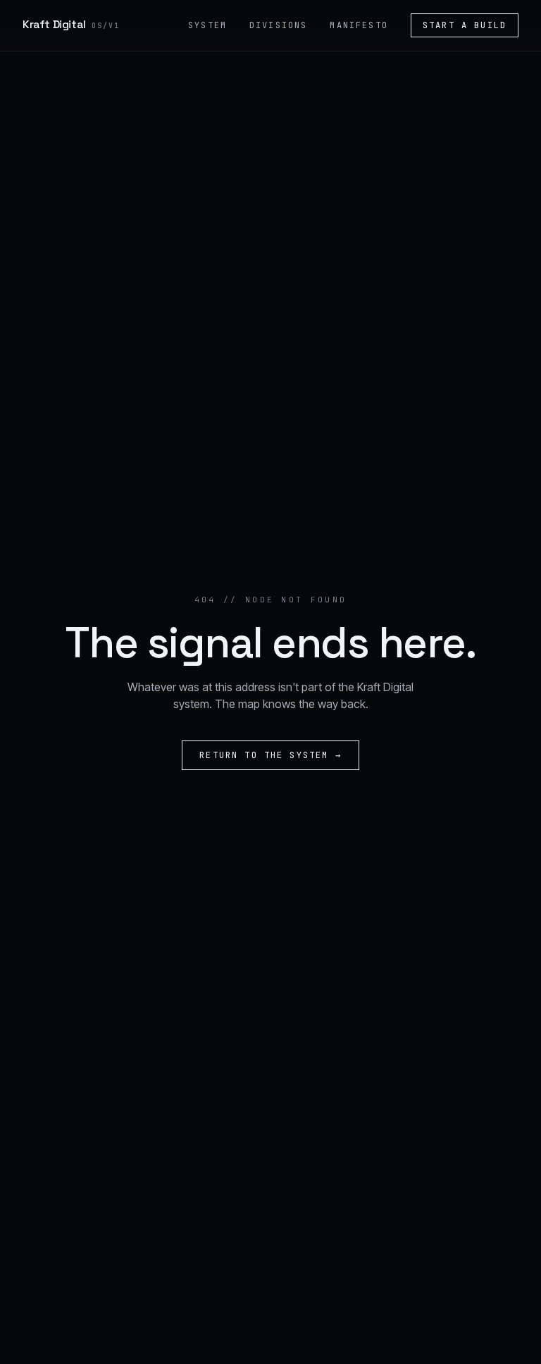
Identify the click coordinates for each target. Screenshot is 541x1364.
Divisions (278, 25)
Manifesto (358, 25)
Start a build (464, 25)
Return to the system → (270, 755)
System (207, 25)
